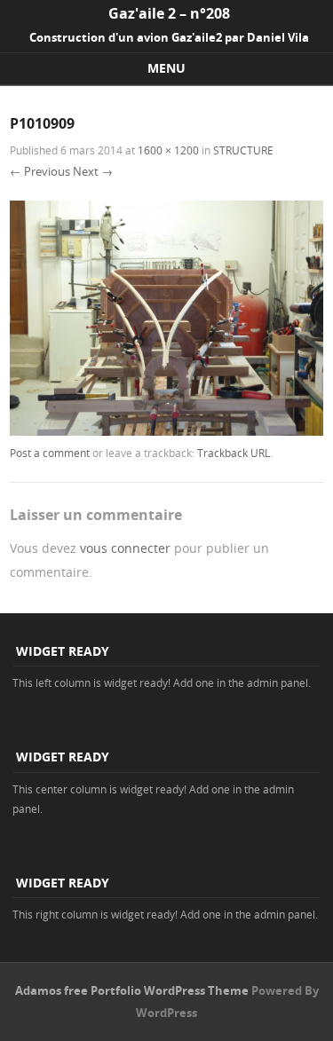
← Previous (40, 171)
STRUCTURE (243, 150)
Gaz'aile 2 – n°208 (169, 13)
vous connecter (125, 548)
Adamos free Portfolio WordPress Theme (132, 990)
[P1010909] (166, 430)
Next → (93, 171)
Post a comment (50, 453)
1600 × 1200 (168, 150)
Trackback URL (233, 453)
